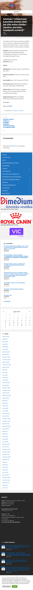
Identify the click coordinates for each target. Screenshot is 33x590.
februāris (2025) (6, 382)
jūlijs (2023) (4, 431)
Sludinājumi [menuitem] (6, 188)
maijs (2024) (5, 405)
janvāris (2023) (5, 446)
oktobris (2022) (5, 454)
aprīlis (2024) (5, 408)
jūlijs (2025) (4, 369)
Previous (5, 117)
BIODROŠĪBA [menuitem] (5, 166)
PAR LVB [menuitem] (4, 155)
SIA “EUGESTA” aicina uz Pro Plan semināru (14, 282)
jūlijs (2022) (4, 462)
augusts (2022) (5, 459)
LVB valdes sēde (8, 295)
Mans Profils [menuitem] (6, 193)
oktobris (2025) (5, 362)
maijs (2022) (5, 467)
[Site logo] (16, 7)
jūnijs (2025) (5, 372)
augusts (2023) (5, 428)
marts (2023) (5, 441)
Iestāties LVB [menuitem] (6, 157)
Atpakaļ (5, 34)
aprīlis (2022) (5, 469)
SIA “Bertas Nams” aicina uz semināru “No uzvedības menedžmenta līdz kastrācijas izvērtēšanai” (14, 265)
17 (5, 322)
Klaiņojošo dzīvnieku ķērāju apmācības (13, 289)
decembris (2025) (6, 357)
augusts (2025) (5, 367)
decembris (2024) (6, 387)
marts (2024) (5, 411)
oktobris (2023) (5, 423)
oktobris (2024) (5, 393)
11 (9, 320)
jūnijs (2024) (5, 403)
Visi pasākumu (7, 301)
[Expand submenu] (29, 155)
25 (9, 325)
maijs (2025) (5, 375)
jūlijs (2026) (4, 339)
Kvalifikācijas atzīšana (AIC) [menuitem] (10, 174)
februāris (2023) (6, 444)
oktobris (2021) (5, 482)
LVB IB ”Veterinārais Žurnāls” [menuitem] (11, 179)
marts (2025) (5, 380)
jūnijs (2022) (5, 464)
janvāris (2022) (5, 475)
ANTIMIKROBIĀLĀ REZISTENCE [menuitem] (10, 163)
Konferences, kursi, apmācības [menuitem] (11, 177)
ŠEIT (8, 102)
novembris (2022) (6, 452)
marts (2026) (5, 349)
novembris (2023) (6, 421)
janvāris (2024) (5, 416)
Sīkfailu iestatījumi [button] (6, 586)
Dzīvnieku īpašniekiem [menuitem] (9, 185)
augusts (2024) (5, 398)
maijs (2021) (5, 487)
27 (17, 325)
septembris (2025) (6, 364)
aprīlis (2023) (5, 439)
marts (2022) (5, 472)
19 (13, 322)
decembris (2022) (6, 449)
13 (17, 320)
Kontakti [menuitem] (5, 190)
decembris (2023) (6, 418)
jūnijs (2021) (5, 485)
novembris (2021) (6, 480)
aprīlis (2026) (5, 346)
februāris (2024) (6, 413)
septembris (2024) (6, 395)
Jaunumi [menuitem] (4, 168)
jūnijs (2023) (5, 434)
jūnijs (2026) (5, 341)
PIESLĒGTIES (14, 146)
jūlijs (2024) (4, 400)
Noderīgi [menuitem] (5, 182)
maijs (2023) (5, 436)
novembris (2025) (6, 359)
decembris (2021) (6, 477)
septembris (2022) (6, 457)
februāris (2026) (6, 352)
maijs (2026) (5, 344)
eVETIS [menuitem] (4, 160)
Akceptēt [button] (14, 586)
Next (4, 130)
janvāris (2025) (5, 385)
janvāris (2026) (5, 354)
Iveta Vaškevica (14, 110)
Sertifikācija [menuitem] (6, 171)
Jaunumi (21, 110)
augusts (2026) (5, 336)
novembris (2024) (6, 390)
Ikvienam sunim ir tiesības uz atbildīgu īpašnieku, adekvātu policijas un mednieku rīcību (9, 123)
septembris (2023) (6, 426)
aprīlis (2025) (5, 377)
